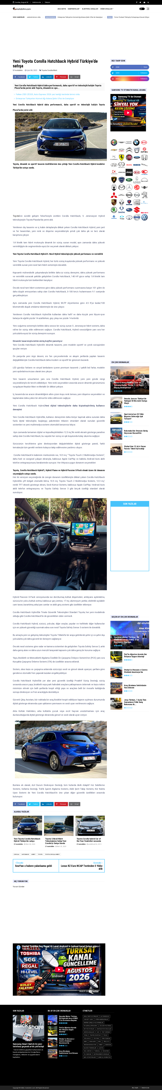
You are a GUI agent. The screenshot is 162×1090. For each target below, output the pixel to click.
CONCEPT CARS (88, 1019)
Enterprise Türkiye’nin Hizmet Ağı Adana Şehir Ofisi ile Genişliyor (45, 98)
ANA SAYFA (62, 9)
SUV (98, 1032)
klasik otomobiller (90, 1048)
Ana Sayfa (135, 1087)
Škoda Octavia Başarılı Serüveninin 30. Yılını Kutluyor (125, 17)
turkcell (97, 1051)
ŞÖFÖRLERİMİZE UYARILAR (101, 1054)
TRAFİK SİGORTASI (95, 1035)
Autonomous (105, 1016)
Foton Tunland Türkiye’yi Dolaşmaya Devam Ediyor (76, 17)
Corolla (16, 854)
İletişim (47, 2)
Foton (55, 17)
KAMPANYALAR (73, 9)
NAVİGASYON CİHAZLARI (104, 1029)
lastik (101, 1048)
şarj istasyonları (90, 1057)
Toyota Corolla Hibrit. (49, 70)
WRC (99, 1041)
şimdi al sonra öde (104, 1057)
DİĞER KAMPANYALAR (101, 1019)
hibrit (33, 854)
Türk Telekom (105, 1038)
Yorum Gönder (18, 887)
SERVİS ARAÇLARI (89, 1032)
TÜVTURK (96, 1038)
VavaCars (92, 1041)
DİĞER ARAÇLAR (106, 9)
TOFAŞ (85, 1035)
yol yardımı (87, 1054)
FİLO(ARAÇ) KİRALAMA (90, 1025)
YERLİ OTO (106, 1041)
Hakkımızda (36, 2)
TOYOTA (40, 854)
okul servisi (88, 1051)
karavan (108, 1044)
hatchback (25, 854)
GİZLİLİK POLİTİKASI (105, 1025)
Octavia (102, 17)
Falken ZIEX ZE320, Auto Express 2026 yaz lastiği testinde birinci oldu (48, 94)
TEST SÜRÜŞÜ (106, 1032)
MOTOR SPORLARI (89, 1029)
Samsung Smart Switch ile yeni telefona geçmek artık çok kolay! (28, 1045)
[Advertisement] (81, 36)
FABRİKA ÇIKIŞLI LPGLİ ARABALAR (93, 1022)
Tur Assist (87, 1038)
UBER (85, 1041)
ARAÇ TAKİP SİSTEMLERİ (91, 1016)
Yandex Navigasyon (90, 1044)
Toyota (16, 216)
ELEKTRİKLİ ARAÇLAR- (90, 9)
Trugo (105, 1035)
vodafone (106, 1051)
